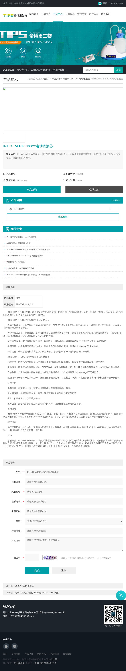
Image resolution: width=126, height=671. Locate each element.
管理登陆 (67, 653)
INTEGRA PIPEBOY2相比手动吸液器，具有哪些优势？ (29, 275)
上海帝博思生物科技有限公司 (26, 3)
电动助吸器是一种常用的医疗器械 (20, 268)
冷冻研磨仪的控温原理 (15, 262)
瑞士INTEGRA (70, 78)
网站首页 (34, 14)
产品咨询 (32, 189)
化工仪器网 (19, 663)
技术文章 (82, 14)
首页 (5, 653)
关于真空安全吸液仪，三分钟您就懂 (21, 237)
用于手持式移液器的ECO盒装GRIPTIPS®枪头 (37, 592)
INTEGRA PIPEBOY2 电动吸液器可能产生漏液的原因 (28, 249)
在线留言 (93, 14)
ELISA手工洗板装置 (24, 585)
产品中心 (58, 14)
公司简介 (46, 14)
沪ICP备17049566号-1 (45, 663)
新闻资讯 (70, 14)
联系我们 (105, 14)
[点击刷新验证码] (50, 557)
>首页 (45, 78)
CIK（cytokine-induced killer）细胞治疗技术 (24, 256)
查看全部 (63, 216)
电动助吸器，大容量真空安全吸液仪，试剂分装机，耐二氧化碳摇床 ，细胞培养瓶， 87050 (60, 69)
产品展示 (56, 78)
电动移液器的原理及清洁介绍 (18, 243)
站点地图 (53, 659)
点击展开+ (115, 200)
